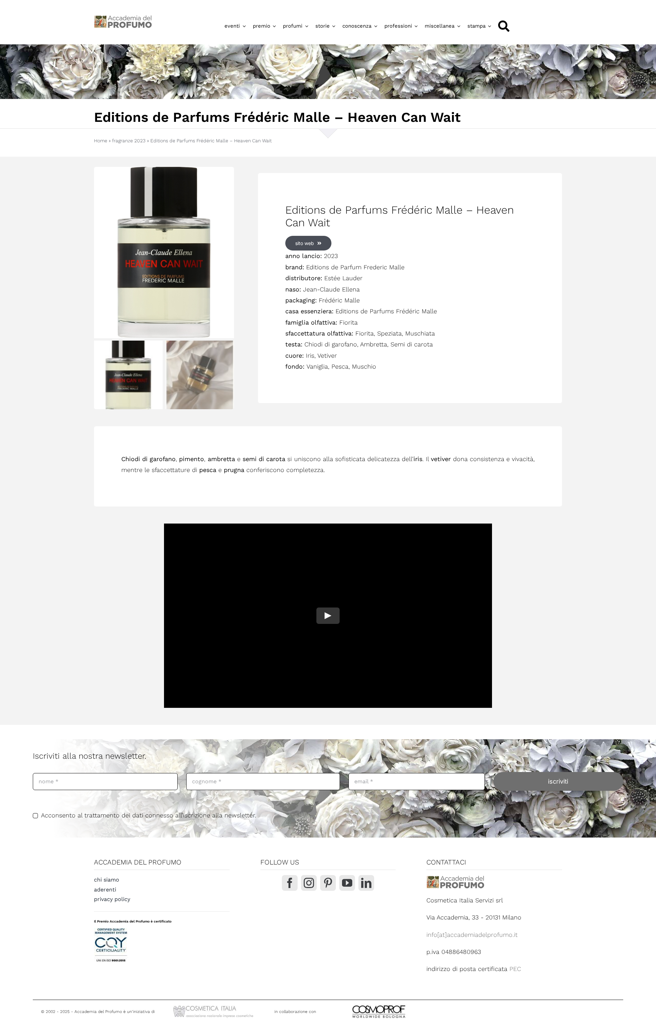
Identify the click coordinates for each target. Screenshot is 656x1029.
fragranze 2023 (129, 140)
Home (100, 140)
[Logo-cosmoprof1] (401, 1004)
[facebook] (290, 883)
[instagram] (309, 883)
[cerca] (503, 26)
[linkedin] (366, 883)
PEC (515, 968)
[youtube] (347, 883)
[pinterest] (328, 883)
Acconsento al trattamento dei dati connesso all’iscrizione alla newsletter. (148, 815)
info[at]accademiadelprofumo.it (472, 934)
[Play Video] (328, 616)
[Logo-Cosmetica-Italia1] (214, 1006)
